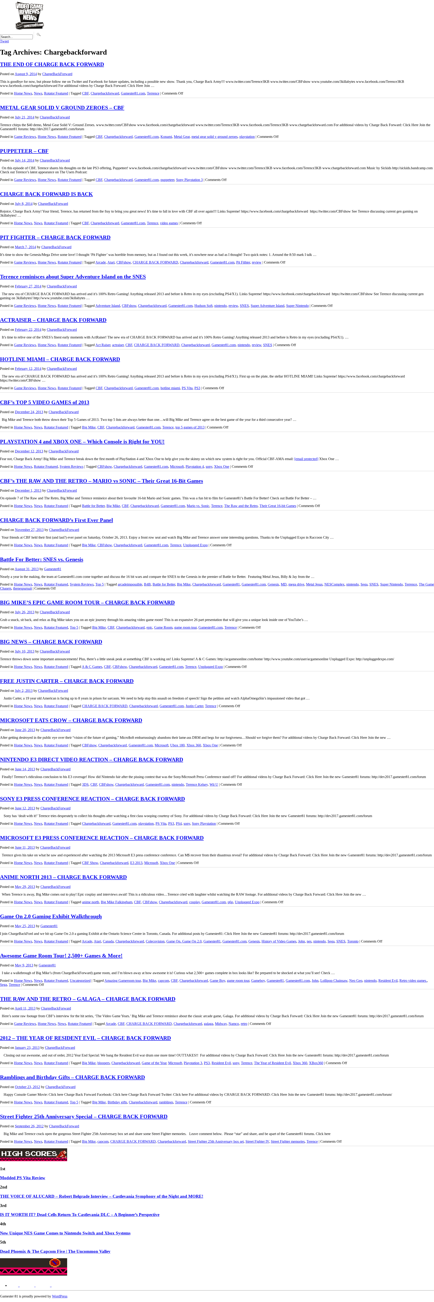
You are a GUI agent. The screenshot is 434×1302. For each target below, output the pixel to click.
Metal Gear (182, 137)
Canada (108, 941)
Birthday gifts (117, 1102)
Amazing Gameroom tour (122, 980)
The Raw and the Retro (241, 506)
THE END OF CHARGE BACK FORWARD (52, 64)
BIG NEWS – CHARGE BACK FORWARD (51, 642)
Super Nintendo (297, 306)
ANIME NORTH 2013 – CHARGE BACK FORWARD (63, 877)
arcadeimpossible (130, 584)
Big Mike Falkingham (116, 902)
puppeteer (167, 180)
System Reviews (71, 466)
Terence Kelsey (197, 784)
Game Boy (217, 980)
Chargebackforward (105, 93)
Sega (364, 584)
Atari (111, 262)
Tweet (4, 41)
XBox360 (316, 1063)
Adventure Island (107, 306)
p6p (230, 902)
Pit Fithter (243, 262)
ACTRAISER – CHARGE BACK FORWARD (53, 320)
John (301, 941)
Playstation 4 (195, 466)
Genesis (273, 584)
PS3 (197, 388)
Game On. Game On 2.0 (184, 941)
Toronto (353, 941)
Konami (166, 137)
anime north (90, 902)
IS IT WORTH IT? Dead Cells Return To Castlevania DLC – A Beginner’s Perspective (79, 1214)
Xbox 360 (193, 745)
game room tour (185, 627)
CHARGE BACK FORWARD (155, 262)
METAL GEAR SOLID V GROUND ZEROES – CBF (62, 108)
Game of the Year (154, 1063)
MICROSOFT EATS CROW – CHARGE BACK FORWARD (71, 720)
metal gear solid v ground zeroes (214, 137)
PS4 (179, 823)
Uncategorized (80, 980)
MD (284, 584)
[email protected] (306, 459)
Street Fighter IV (257, 1141)
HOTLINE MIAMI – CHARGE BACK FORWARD (60, 359)
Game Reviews (25, 137)
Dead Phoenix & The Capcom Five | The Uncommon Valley (55, 1251)
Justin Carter (194, 706)
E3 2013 (136, 863)
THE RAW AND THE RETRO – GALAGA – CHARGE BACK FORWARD (87, 999)
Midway (221, 1024)
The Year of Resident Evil (272, 1063)
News (38, 93)
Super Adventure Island (267, 306)
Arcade (100, 262)
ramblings (166, 1102)
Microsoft (177, 466)
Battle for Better (93, 506)
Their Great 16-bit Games (277, 506)
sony (209, 466)
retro (244, 1024)
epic (149, 627)
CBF (85, 93)
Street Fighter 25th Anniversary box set (216, 1141)
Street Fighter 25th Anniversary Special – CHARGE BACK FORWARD (83, 1116)
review (257, 262)
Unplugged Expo (195, 545)
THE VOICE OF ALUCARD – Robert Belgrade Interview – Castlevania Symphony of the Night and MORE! (101, 1196)
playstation (247, 137)
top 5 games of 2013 (190, 427)
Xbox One (221, 466)
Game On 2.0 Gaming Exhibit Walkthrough (51, 916)
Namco (234, 1024)
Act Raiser (102, 345)
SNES (244, 306)
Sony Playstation (204, 823)
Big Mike (89, 427)
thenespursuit (22, 588)
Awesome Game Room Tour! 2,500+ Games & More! (61, 956)
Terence (152, 223)
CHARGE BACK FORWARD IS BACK (46, 194)
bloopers (103, 1063)
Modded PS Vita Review (22, 1177)
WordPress (59, 1296)
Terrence (153, 93)
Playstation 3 (193, 1063)
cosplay (194, 902)
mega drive (296, 584)
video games (169, 223)
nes (309, 941)
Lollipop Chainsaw (333, 980)
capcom (163, 980)
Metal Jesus (314, 584)
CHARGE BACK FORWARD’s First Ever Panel (56, 520)
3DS (85, 784)
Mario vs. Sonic (198, 506)
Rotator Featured (56, 93)
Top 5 (99, 584)
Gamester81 (52, 569)
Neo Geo (355, 980)
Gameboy (258, 980)
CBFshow (123, 262)
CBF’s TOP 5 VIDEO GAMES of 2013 (44, 402)
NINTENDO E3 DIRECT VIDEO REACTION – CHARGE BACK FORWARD (91, 759)
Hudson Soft (203, 306)
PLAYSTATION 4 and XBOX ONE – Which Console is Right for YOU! (82, 442)
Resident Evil (388, 980)
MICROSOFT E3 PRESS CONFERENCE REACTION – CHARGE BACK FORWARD (102, 838)
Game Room (163, 627)
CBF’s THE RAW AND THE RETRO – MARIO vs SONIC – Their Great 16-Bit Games (101, 481)
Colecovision (155, 941)
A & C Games (92, 667)
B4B (147, 584)
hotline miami (170, 388)
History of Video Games (279, 941)
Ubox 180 (177, 745)
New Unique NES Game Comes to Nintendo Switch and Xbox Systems (65, 1233)
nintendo (220, 306)
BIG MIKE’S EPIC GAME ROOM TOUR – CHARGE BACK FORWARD (87, 602)
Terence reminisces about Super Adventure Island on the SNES (73, 277)
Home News (23, 93)
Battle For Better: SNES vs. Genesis (41, 559)
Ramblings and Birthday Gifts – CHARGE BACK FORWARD (72, 1077)
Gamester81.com (133, 93)
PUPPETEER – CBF (24, 151)
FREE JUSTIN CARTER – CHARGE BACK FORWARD (67, 681)
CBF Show (90, 863)
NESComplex (334, 584)
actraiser (118, 345)
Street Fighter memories (288, 1141)
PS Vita (187, 388)
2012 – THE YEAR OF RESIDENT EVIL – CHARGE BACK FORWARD (85, 1038)
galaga (208, 1024)
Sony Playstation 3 (189, 180)
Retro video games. (413, 980)
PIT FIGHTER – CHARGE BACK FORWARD (55, 237)
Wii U (214, 784)
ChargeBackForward (57, 74)
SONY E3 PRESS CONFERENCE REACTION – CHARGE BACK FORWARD (92, 799)
